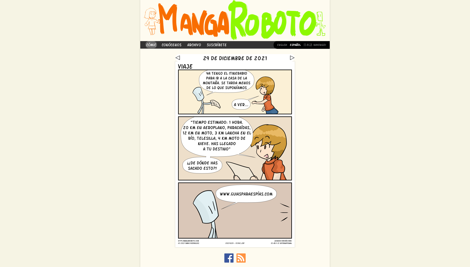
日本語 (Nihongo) (314, 44)
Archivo (194, 44)
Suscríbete (217, 44)
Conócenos (172, 44)
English (282, 44)
